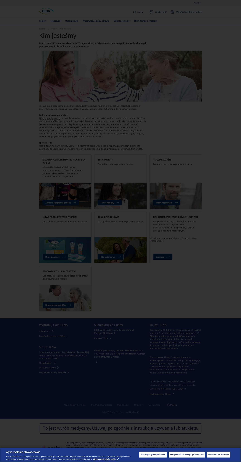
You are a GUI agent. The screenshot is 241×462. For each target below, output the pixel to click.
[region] (120, 454)
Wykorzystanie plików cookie (104, 459)
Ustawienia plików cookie (218, 454)
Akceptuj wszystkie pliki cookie (153, 454)
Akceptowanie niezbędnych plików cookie (186, 454)
